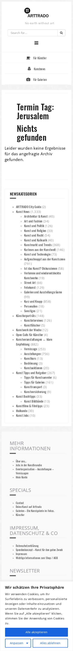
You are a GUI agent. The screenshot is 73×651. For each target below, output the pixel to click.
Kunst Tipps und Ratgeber (31, 372)
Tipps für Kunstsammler (38, 377)
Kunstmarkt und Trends (38, 244)
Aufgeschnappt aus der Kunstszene (44, 259)
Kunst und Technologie (37, 254)
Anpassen (16, 643)
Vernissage (30, 349)
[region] (36, 616)
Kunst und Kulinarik (35, 240)
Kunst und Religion (35, 230)
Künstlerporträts (26, 315)
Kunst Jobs (22, 415)
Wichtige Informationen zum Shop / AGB (37, 558)
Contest (20, 503)
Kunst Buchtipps (26, 396)
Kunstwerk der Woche (28, 330)
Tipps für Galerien (34, 382)
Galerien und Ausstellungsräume (43, 292)
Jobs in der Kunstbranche (29, 465)
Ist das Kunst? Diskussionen (40, 268)
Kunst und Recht (34, 235)
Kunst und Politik (34, 225)
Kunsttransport (33, 387)
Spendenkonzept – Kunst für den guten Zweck (39, 550)
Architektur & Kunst (36, 216)
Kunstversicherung (35, 391)
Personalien (31, 306)
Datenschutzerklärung (27, 546)
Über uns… (21, 461)
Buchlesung (31, 363)
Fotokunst (30, 287)
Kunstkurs (30, 358)
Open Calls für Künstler (29, 334)
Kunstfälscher (32, 325)
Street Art (30, 282)
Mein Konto (22, 477)
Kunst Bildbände (33, 401)
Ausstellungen (32, 353)
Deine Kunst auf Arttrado (29, 507)
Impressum (21, 554)
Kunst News (23, 211)
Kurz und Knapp (33, 301)
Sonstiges (29, 311)
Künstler (20, 515)
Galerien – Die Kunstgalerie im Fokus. (35, 511)
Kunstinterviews (33, 320)
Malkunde (21, 410)
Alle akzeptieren (36, 632)
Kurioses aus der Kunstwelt (40, 249)
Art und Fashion (33, 221)
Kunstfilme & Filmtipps (29, 406)
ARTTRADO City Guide (28, 206)
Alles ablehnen (50, 643)
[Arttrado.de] (36, 13)
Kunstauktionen (33, 368)
